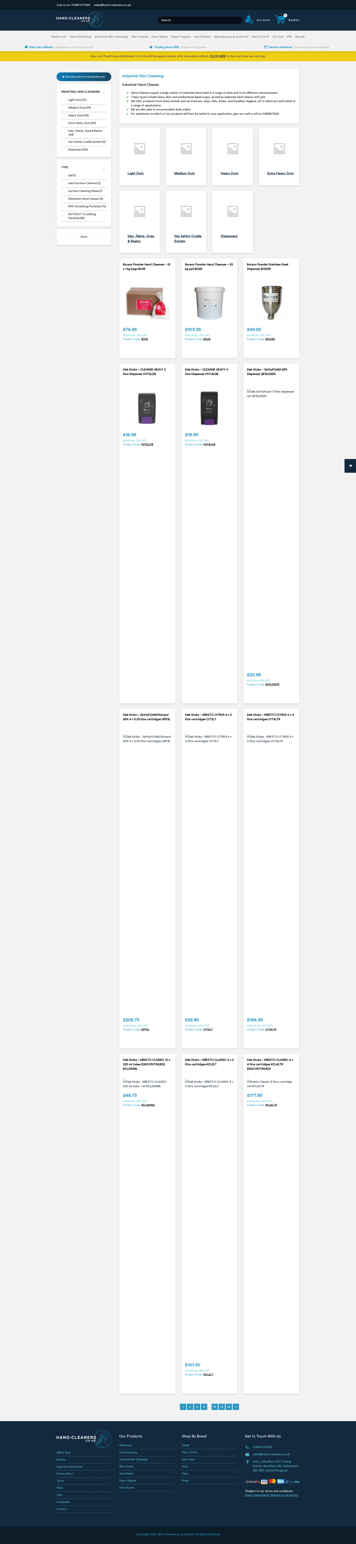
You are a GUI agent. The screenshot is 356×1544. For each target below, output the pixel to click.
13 (221, 1406)
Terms (60, 1481)
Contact (62, 1509)
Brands (300, 36)
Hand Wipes (159, 36)
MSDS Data (63, 1452)
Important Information (70, 1466)
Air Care (278, 36)
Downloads (63, 1502)
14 (228, 1406)
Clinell (185, 1445)
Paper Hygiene (181, 36)
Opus (185, 1473)
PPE (289, 36)
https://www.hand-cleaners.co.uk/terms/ (271, 1495)
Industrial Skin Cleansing (111, 36)
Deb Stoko (188, 1459)
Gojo (185, 1466)
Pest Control (260, 36)
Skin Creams (139, 36)
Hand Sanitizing (80, 36)
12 (214, 1406)
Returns (61, 1459)
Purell (185, 1480)
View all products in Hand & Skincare (84, 77)
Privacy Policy (65, 1474)
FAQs (60, 1488)
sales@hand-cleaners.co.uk (112, 5)
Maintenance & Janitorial (231, 36)
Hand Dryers (202, 36)
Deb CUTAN (189, 1452)
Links (59, 1495)
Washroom (58, 36)
